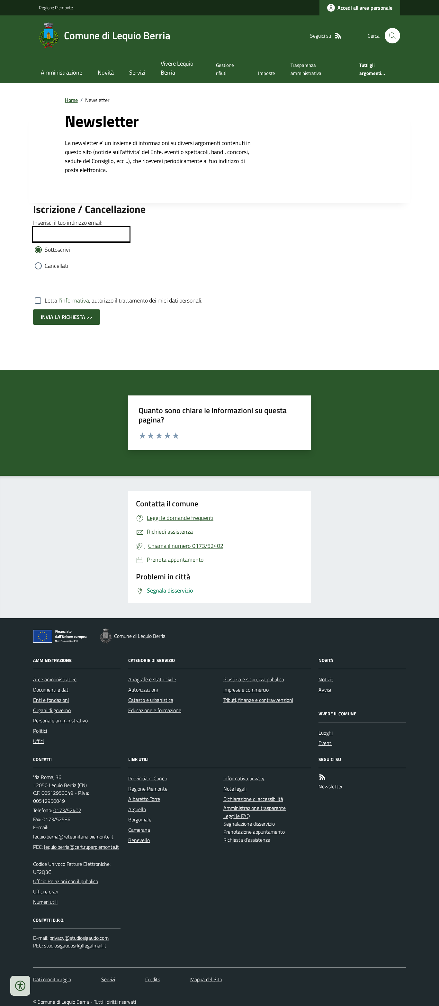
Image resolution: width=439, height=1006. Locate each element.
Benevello (139, 840)
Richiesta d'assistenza (246, 840)
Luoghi (325, 733)
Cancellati (56, 265)
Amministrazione (61, 72)
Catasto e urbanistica (150, 700)
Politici (40, 731)
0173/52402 (67, 810)
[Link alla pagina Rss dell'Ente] (322, 777)
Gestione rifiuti (225, 69)
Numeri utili (45, 902)
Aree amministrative (54, 679)
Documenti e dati (51, 689)
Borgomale (139, 819)
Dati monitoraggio (52, 979)
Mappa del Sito (206, 979)
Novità (106, 72)
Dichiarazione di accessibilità (253, 799)
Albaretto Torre (144, 799)
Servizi (137, 72)
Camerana (139, 830)
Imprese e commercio (246, 689)
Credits (152, 979)
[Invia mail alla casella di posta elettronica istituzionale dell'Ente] (73, 836)
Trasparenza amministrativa (306, 69)
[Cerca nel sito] (390, 35)
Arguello (137, 809)
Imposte (266, 73)
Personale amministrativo (60, 720)
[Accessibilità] (20, 986)
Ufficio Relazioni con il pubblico (65, 881)
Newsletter (330, 786)
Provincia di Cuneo (147, 778)
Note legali (234, 789)
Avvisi (324, 689)
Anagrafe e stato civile (152, 679)
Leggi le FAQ (236, 816)
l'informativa (73, 300)
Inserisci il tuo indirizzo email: (68, 222)
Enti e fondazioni (51, 700)
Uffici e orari (45, 891)
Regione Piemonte (56, 7)
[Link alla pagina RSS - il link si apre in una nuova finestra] (338, 36)
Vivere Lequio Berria (177, 68)
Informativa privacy (243, 778)
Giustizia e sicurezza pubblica (253, 679)
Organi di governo (52, 710)
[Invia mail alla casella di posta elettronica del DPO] (79, 938)
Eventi (325, 743)
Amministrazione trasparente (254, 808)
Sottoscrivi (57, 249)
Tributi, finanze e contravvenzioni (258, 700)
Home (71, 100)
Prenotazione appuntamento (254, 832)
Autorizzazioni (143, 689)
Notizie (325, 679)
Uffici (38, 741)
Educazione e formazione (154, 710)
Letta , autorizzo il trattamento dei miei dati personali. (123, 300)
